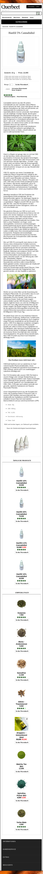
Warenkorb (25, 17)
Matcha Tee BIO (21, 765)
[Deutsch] (38, 1)
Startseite (5, 26)
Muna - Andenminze (21, 643)
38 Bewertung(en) (9, 96)
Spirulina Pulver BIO (21, 794)
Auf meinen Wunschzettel (19, 88)
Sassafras (21, 673)
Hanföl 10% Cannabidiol (21, 482)
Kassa (31, 17)
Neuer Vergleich (16, 90)
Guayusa (21, 613)
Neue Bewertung (22, 96)
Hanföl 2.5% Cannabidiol (21, 544)
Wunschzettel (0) (6, 17)
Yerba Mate (21, 822)
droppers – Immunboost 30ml (21, 735)
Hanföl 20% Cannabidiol (21, 513)
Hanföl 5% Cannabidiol (16, 26)
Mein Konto (17, 17)
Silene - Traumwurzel (21, 703)
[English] (41, 1)
